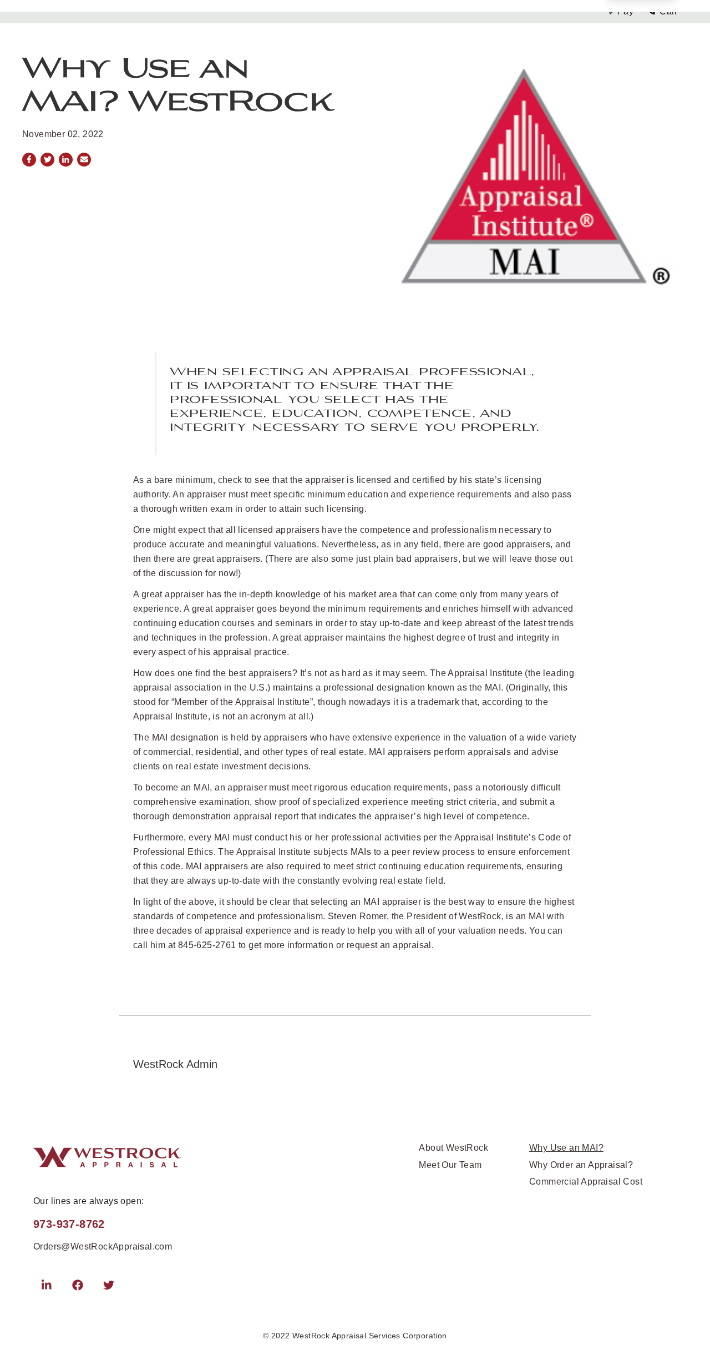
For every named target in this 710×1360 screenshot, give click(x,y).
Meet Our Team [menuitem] (450, 1165)
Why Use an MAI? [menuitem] (566, 1147)
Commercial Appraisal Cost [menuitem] (585, 1181)
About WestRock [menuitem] (453, 1147)
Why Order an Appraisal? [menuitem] (581, 1165)
